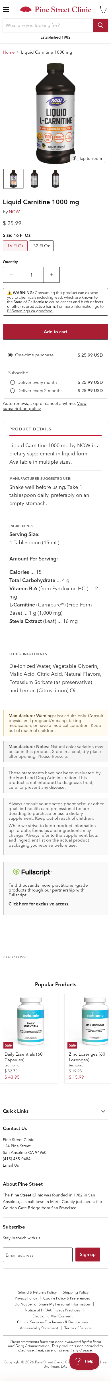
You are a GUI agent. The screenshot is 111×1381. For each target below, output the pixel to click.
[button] (13, 179)
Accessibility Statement (39, 1328)
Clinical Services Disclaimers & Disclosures (52, 1322)
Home (9, 52)
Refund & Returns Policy (37, 1292)
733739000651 (15, 957)
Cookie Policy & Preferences (66, 1298)
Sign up (88, 1254)
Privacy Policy (26, 1298)
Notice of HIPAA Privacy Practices (52, 1310)
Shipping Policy (76, 1292)
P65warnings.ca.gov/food (30, 311)
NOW (14, 211)
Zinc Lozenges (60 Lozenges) (87, 1056)
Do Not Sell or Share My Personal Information (52, 1304)
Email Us (11, 1165)
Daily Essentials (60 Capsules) (24, 1056)
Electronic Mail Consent (52, 1316)
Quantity (10, 262)
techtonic (12, 1065)
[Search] (100, 25)
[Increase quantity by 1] (52, 275)
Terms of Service (77, 1328)
